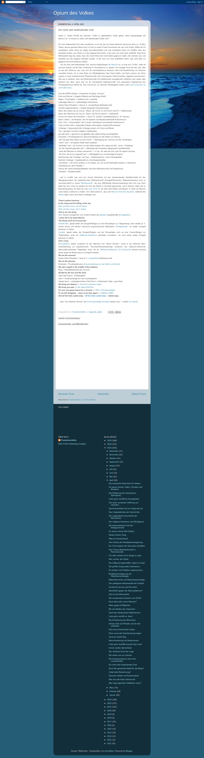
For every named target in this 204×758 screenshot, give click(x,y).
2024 (109, 448)
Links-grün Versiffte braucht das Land (125, 644)
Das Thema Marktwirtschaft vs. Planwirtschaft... (122, 551)
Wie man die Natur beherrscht (122, 679)
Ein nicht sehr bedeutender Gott (123, 665)
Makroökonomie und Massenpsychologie (127, 580)
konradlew (109, 751)
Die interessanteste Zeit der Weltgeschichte (121, 526)
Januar (112, 695)
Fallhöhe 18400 (107, 293)
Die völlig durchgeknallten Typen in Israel (127, 563)
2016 (109, 725)
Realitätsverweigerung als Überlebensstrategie (120, 575)
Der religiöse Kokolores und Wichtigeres (126, 522)
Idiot (60, 215)
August (112, 466)
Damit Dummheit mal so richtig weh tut (126, 508)
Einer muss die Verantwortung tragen (125, 633)
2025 (109, 444)
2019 (109, 714)
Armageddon (124, 215)
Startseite (103, 393)
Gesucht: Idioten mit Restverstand (124, 676)
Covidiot (61, 232)
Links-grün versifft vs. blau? (121, 616)
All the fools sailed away (95, 296)
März (111, 688)
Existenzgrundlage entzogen (97, 302)
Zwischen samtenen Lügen (90, 284)
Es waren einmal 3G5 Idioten (121, 531)
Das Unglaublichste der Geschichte (124, 512)
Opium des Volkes (73, 13)
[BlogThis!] (111, 312)
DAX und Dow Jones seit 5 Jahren (72, 209)
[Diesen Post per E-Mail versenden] (109, 312)
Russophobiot (63, 244)
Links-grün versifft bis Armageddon (124, 499)
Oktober (113, 458)
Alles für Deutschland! (118, 539)
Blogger (129, 751)
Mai (111, 477)
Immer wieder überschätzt (120, 648)
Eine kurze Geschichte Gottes (122, 629)
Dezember (114, 451)
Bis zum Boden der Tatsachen (122, 609)
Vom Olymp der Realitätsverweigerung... (126, 542)
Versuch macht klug (117, 637)
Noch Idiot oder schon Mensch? (123, 602)
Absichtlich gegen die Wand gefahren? (126, 591)
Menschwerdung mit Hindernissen (124, 640)
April (111, 480)
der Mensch (113, 65)
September (114, 462)
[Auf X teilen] (114, 312)
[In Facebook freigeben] (117, 312)
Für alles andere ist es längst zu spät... (126, 555)
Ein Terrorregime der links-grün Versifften (127, 546)
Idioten (61, 195)
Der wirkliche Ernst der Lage (121, 651)
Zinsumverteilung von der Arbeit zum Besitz (101, 264)
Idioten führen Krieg (117, 535)
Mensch (114, 192)
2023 (109, 700)
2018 (109, 718)
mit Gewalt (133, 302)
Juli (111, 469)
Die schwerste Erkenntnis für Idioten (124, 483)
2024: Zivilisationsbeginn (105, 290)
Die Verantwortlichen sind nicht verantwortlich (122, 660)
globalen (103, 215)
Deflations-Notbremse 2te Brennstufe (115, 250)
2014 (109, 733)
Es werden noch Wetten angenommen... (126, 570)
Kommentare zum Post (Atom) (82, 400)
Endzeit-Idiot (63, 224)
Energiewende (121, 226)
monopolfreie (93, 258)
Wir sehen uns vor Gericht (120, 655)
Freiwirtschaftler (68, 440)
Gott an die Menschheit (119, 594)
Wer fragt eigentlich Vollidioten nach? (125, 683)
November (114, 455)
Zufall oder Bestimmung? (120, 672)
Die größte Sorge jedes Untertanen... (125, 566)
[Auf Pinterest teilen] (119, 312)
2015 (109, 729)
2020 (109, 711)
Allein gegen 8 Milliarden (119, 605)
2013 (109, 736)
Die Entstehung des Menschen (122, 620)
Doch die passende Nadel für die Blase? (126, 668)
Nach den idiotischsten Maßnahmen (124, 613)
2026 (109, 440)
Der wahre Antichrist (86, 287)
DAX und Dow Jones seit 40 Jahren (72, 206)
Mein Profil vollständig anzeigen (72, 444)
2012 (109, 740)
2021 (109, 707)
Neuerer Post (66, 393)
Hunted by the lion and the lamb (123, 587)
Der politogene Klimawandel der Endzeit (126, 583)
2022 (109, 703)
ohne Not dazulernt (126, 192)
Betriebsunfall (86, 183)
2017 (109, 722)
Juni (111, 473)
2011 (109, 743)
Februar (113, 691)
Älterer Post (139, 393)
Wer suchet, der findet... (119, 559)
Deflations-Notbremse (88, 235)
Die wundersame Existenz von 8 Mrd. (125, 598)
